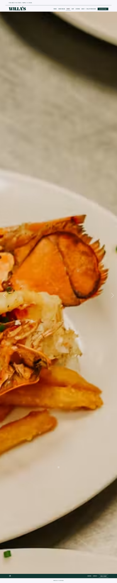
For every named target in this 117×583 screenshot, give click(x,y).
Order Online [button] (61, 9)
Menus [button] (55, 9)
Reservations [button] (103, 9)
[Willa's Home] (17, 8)
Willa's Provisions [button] (91, 9)
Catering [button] (78, 9)
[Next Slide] (112, 295)
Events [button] (68, 9)
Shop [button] (73, 9)
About (83, 9)
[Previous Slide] (4, 295)
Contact (95, 576)
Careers (89, 576)
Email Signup (103, 576)
